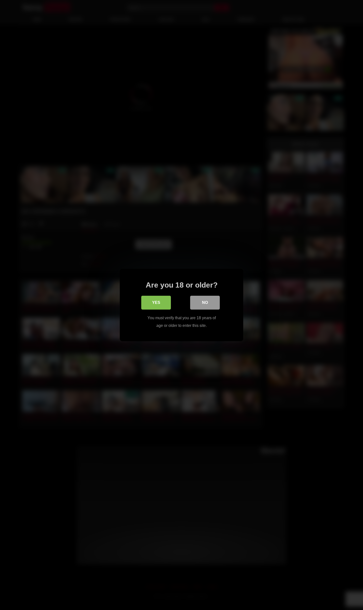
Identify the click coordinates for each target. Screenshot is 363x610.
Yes (156, 302)
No (205, 302)
